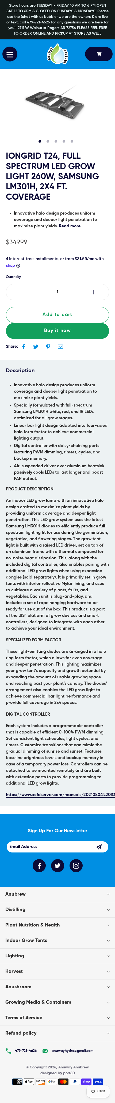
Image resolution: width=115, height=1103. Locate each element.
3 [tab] (56, 141)
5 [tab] (72, 141)
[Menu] (9, 54)
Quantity (13, 277)
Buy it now (57, 330)
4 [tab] (64, 141)
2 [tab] (48, 141)
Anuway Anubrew (73, 1067)
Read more (69, 226)
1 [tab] (40, 141)
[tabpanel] (54, 106)
